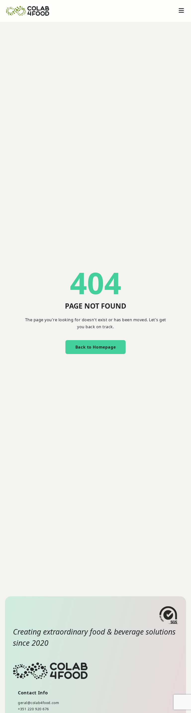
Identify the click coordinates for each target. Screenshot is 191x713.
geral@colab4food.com (38, 702)
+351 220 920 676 (33, 709)
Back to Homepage (95, 347)
